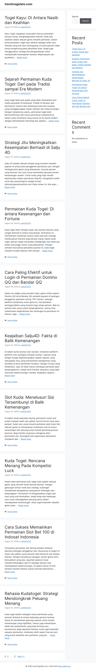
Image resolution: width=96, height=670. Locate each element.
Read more (22, 57)
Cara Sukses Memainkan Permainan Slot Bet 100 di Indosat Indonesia (29, 532)
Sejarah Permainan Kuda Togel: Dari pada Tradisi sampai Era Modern (28, 84)
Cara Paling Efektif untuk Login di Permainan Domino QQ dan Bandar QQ (31, 277)
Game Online (12, 64)
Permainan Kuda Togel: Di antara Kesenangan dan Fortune (29, 213)
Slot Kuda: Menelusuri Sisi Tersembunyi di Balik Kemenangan (29, 402)
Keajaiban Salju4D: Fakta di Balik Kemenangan (31, 338)
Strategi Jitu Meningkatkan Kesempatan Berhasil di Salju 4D (32, 147)
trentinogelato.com (18, 4)
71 (15, 656)
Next (21, 656)
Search (75, 16)
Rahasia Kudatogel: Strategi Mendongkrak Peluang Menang (31, 598)
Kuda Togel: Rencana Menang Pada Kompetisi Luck (28, 465)
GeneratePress (64, 666)
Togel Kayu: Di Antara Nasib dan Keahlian (80, 52)
